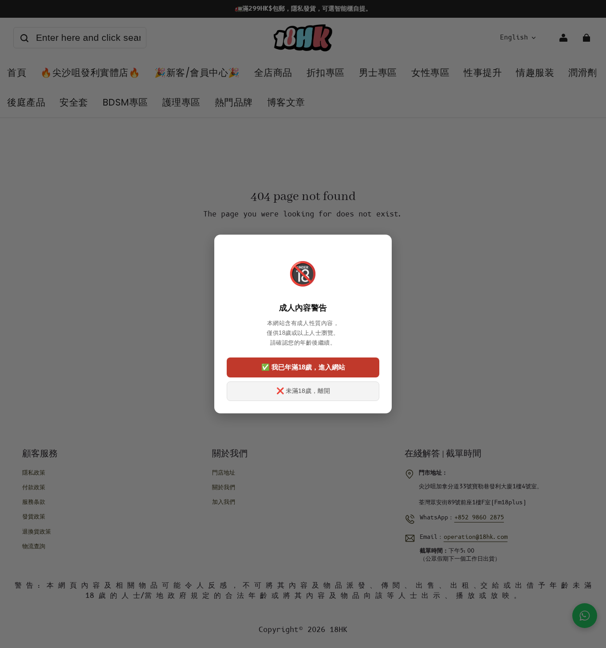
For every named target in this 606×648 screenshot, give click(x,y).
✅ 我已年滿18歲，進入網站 (303, 367)
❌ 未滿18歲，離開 (303, 390)
